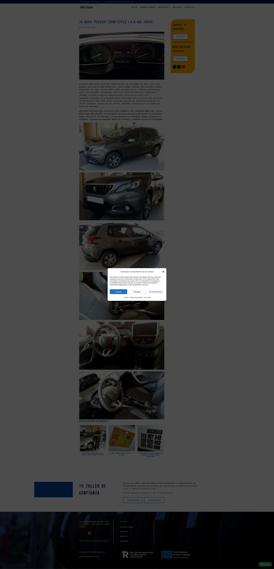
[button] (163, 272)
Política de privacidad (136, 297)
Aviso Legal (146, 297)
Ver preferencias (155, 292)
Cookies (126, 297)
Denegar (137, 292)
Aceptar (118, 292)
